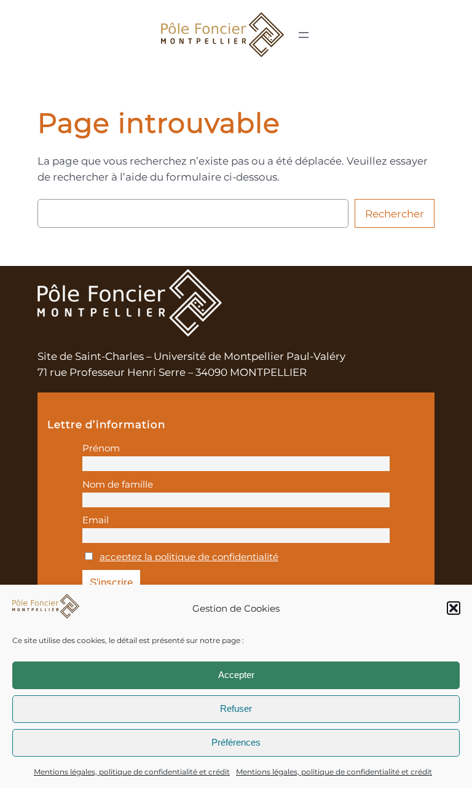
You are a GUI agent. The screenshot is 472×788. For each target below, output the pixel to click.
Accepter (236, 674)
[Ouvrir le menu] (303, 35)
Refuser (236, 708)
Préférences (236, 742)
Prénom (101, 448)
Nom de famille (117, 484)
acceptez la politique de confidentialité (189, 557)
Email (95, 520)
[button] (453, 608)
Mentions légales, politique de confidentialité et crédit (132, 771)
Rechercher (394, 214)
